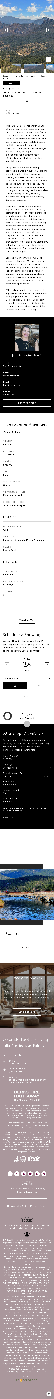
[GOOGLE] (37, 1173)
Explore (27, 947)
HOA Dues (8, 798)
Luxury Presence (27, 1192)
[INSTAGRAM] (16, 1173)
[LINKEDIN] (23, 1173)
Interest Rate (10, 790)
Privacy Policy (38, 1205)
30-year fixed (10, 767)
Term (6, 764)
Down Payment (10, 773)
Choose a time (10, 678)
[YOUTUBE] (30, 1173)
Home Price (9, 756)
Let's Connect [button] (27, 1012)
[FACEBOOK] (10, 1173)
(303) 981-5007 (11, 375)
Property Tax (10, 781)
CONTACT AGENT (27, 403)
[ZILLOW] (43, 1173)
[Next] (47, 664)
